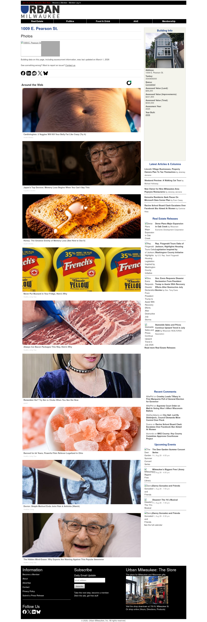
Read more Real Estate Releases (159, 347)
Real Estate (37, 21)
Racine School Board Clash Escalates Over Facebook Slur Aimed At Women (165, 207)
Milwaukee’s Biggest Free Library (168, 469)
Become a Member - (60, 2)
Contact (26, 587)
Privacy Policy (29, 591)
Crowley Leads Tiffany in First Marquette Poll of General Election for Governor (165, 399)
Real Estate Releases (165, 218)
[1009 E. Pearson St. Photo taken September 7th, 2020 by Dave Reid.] (31, 48)
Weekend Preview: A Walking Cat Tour (162, 180)
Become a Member (31, 574)
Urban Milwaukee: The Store (151, 569)
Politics (70, 21)
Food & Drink (103, 21)
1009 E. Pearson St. (39, 28)
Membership (168, 21)
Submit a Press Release (33, 595)
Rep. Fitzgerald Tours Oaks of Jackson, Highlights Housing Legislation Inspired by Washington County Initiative (169, 248)
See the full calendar (153, 524)
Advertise (27, 582)
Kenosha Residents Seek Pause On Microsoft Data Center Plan (161, 198)
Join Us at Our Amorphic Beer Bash (37, 2)
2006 (148, 114)
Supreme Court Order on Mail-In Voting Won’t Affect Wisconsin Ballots (164, 408)
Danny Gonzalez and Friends (166, 485)
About (25, 578)
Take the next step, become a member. (91, 592)
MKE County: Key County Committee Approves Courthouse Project (164, 436)
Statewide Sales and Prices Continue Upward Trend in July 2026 (170, 327)
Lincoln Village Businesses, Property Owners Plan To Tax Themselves (162, 170)
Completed (150, 84)
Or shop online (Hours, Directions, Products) (145, 609)
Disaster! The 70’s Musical (165, 499)
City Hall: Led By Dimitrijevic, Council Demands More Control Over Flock (163, 417)
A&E (135, 21)
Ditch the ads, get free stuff (86, 595)
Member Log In (75, 2)
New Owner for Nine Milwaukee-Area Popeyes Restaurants (161, 190)
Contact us (70, 65)
